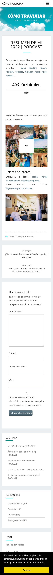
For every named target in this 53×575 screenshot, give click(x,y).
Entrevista (13, 509)
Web (11, 380)
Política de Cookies (15, 544)
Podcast (29, 236)
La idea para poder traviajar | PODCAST (26, 469)
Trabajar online (15, 520)
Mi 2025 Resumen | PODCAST (21, 446)
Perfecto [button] (26, 570)
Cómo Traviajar (12, 3)
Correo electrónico (18, 366)
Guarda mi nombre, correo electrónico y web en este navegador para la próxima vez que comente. (26, 401)
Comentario (15, 311)
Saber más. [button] (38, 562)
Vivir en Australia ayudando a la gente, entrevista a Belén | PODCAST (26, 268)
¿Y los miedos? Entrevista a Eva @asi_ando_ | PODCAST (26, 254)
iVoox (23, 67)
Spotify (33, 67)
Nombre (13, 353)
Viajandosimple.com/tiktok (19, 188)
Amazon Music (32, 71)
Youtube (19, 71)
